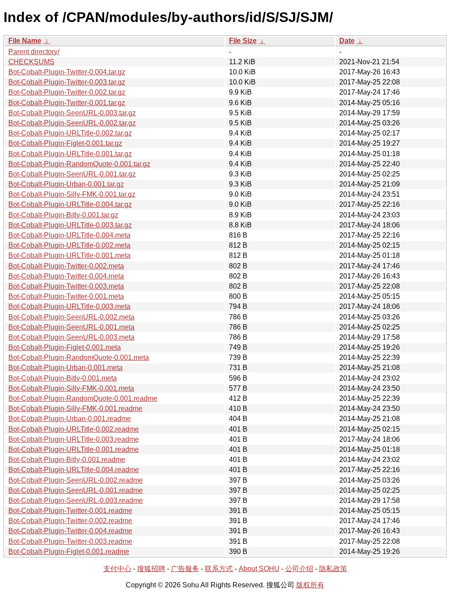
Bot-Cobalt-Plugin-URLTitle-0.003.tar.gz (70, 225)
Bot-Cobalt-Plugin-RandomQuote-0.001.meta (78, 357)
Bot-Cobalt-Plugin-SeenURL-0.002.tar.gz (72, 123)
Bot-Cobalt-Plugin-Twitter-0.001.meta (66, 296)
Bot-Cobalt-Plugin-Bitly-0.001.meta (62, 378)
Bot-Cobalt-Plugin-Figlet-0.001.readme (68, 551)
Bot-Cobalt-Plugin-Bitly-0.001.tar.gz (63, 215)
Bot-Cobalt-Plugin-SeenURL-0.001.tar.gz (72, 174)
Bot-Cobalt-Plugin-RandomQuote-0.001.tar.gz (79, 164)
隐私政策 (333, 568)
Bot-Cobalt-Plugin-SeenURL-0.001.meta (71, 327)
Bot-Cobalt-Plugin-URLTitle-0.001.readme (73, 449)
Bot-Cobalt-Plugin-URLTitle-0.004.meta (69, 235)
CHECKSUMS (31, 62)
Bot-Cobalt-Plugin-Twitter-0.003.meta (66, 286)
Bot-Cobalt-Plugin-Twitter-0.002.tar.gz (66, 92)
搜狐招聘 (151, 568)
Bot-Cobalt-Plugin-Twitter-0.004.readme (70, 531)
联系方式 (219, 568)
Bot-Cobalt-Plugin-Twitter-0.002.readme (70, 520)
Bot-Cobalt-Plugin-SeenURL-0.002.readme (75, 480)
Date (347, 40)
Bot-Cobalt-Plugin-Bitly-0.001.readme (66, 459)
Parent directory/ (33, 51)
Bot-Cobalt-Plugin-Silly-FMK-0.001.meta (71, 388)
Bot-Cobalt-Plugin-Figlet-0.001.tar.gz (65, 143)
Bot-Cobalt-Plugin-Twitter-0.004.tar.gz (66, 72)
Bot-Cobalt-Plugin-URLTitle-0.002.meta (69, 245)
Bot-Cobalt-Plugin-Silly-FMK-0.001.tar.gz (71, 194)
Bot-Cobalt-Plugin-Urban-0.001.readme (69, 418)
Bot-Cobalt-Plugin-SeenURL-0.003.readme (75, 500)
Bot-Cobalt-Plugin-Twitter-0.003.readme (70, 541)
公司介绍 (299, 568)
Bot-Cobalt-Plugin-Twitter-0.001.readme (70, 510)
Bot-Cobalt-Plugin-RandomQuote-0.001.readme (82, 398)
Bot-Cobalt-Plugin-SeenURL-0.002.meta (71, 317)
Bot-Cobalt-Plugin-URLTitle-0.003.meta (69, 306)
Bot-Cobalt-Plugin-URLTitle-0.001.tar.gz (70, 154)
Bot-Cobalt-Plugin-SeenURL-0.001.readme (75, 490)
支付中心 (117, 568)
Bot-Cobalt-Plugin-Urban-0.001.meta (65, 367)
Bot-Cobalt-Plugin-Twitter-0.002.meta (66, 266)
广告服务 (185, 568)
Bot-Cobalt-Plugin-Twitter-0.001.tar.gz (66, 102)
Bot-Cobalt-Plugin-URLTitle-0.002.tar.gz (70, 133)
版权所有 (310, 585)
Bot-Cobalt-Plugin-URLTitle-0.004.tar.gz (70, 204)
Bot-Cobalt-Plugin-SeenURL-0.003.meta (71, 337)
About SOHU (259, 568)
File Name (24, 40)
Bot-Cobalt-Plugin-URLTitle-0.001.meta (69, 255)
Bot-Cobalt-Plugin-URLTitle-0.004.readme (73, 469)
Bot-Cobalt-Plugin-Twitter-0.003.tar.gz (66, 82)
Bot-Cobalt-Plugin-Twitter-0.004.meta (66, 276)
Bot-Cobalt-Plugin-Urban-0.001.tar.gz (66, 184)
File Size (243, 40)
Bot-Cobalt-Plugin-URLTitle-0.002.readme (73, 429)
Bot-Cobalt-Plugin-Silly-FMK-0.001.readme (75, 408)
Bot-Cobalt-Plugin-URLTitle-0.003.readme (73, 439)
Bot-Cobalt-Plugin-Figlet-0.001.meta (64, 347)
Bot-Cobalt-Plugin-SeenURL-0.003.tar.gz (72, 113)
